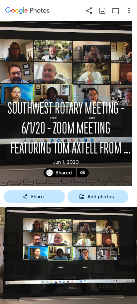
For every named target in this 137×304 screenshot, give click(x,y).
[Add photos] (102, 10)
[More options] (129, 10)
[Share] (89, 10)
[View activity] (115, 10)
